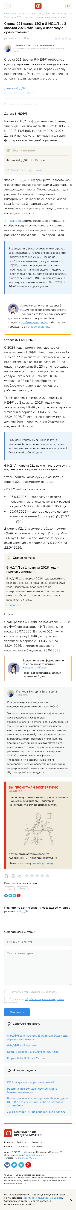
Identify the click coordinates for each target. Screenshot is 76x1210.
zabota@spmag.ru (44, 863)
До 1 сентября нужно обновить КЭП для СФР (37, 1112)
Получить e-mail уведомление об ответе (33, 992)
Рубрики (21, 1142)
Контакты (36, 1146)
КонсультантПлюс (34, 668)
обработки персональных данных (44, 999)
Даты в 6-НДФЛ (15, 88)
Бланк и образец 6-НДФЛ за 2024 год (33, 1052)
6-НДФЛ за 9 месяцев (22, 1045)
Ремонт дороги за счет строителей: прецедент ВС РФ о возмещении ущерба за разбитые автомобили (37, 1102)
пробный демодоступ (34, 322)
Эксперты (36, 1142)
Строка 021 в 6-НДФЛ (19, 93)
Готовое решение (37, 327)
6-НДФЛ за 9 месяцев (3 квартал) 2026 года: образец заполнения (37, 1037)
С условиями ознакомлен (34, 1001)
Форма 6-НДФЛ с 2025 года (26, 1058)
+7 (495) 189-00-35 (25, 1157)
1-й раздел (12, 221)
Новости (8, 1142)
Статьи (8, 1146)
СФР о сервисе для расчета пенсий (30, 1082)
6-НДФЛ (23, 911)
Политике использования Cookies (42, 1197)
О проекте (22, 1146)
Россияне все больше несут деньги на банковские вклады (32, 1090)
